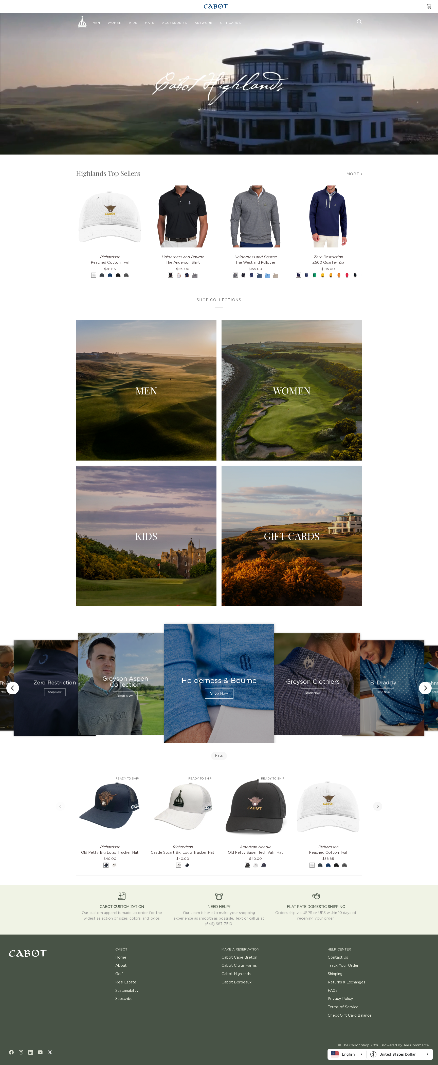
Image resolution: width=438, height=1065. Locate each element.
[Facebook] (11, 1052)
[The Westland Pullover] (255, 216)
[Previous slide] (12, 688)
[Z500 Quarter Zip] (328, 216)
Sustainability (127, 991)
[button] (96, 23)
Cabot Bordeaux (236, 982)
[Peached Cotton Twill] (110, 216)
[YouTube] (40, 1052)
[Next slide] (425, 688)
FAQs (332, 991)
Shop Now (54, 692)
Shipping (335, 974)
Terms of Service (343, 1007)
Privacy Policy (340, 999)
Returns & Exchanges (346, 982)
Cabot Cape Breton (239, 957)
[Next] (377, 806)
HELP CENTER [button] (339, 949)
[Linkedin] (30, 1052)
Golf (119, 974)
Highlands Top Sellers (108, 173)
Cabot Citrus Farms (239, 965)
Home (120, 957)
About (121, 965)
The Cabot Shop (356, 1045)
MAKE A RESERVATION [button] (240, 949)
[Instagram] (21, 1052)
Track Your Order (343, 965)
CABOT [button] (121, 949)
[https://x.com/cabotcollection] (50, 1052)
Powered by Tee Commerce (405, 1045)
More (352, 174)
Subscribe (124, 999)
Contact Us (338, 957)
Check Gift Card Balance (350, 1015)
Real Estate (125, 982)
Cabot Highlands (236, 974)
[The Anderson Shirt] (182, 216)
